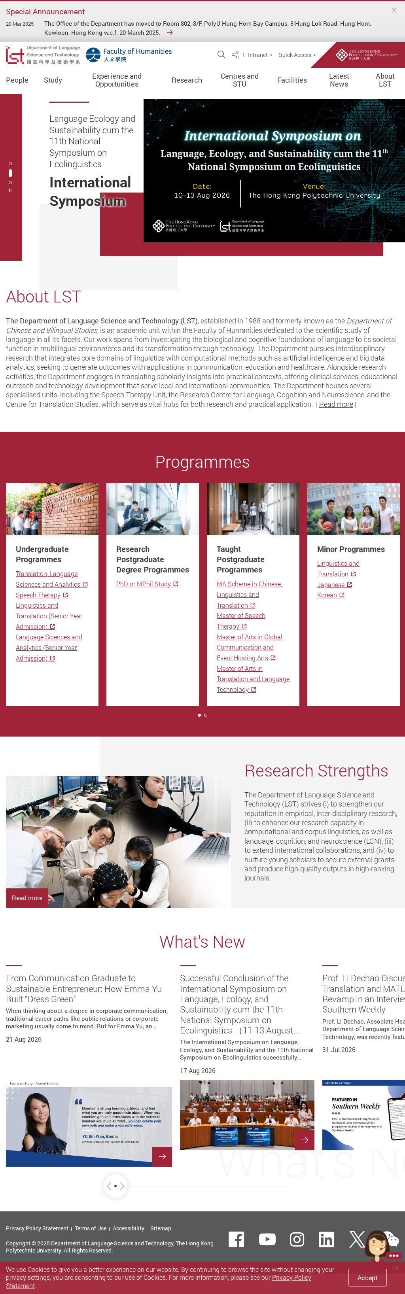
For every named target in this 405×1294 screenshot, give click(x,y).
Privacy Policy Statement (37, 1228)
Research (187, 80)
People (17, 80)
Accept (368, 1277)
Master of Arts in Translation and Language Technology (253, 679)
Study (53, 80)
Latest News (339, 80)
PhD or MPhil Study (143, 584)
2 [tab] (10, 173)
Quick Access (294, 55)
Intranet (258, 55)
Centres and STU (240, 80)
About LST (385, 80)
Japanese (330, 584)
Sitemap (160, 1228)
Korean (327, 595)
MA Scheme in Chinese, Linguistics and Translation (249, 594)
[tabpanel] (202, 177)
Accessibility (128, 1228)
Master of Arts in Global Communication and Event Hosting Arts (249, 647)
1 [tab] (199, 715)
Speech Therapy (38, 595)
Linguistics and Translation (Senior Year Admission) (49, 616)
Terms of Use (90, 1228)
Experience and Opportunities (117, 80)
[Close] (394, 10)
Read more (336, 404)
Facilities (292, 80)
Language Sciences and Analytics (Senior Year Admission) (49, 647)
